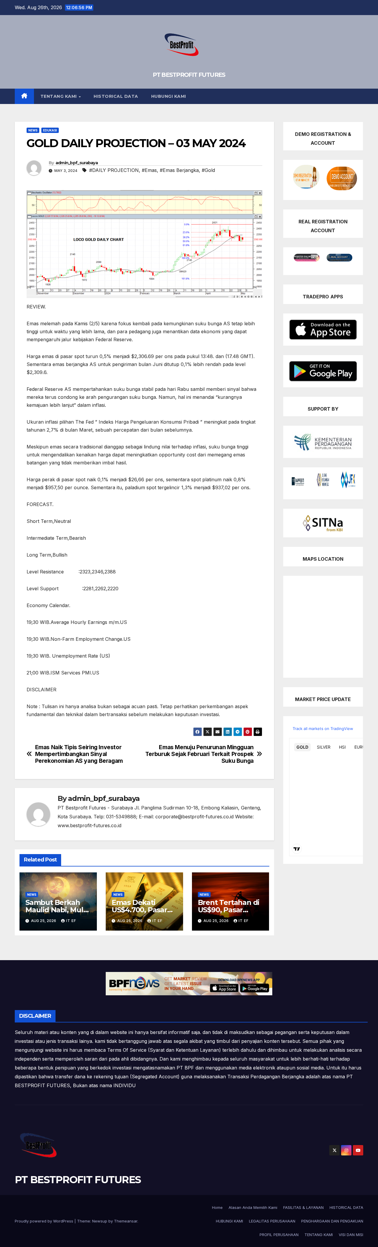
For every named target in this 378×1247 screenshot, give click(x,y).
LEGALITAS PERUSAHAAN (272, 1221)
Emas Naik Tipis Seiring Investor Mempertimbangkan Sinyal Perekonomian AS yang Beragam (79, 754)
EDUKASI (50, 130)
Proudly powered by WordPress (44, 1221)
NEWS (33, 130)
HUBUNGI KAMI (168, 96)
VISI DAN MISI (351, 1234)
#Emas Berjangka (179, 170)
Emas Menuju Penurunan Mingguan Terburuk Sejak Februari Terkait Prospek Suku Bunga (199, 754)
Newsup (99, 1221)
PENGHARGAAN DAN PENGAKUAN (332, 1221)
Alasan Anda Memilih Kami (253, 1207)
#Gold (208, 170)
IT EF (71, 920)
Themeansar (125, 1221)
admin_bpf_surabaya (77, 162)
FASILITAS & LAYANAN (303, 1207)
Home (217, 1207)
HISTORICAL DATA (116, 96)
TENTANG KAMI (59, 96)
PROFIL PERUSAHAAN (279, 1234)
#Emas (149, 170)
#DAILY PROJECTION (114, 170)
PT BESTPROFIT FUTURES (189, 74)
